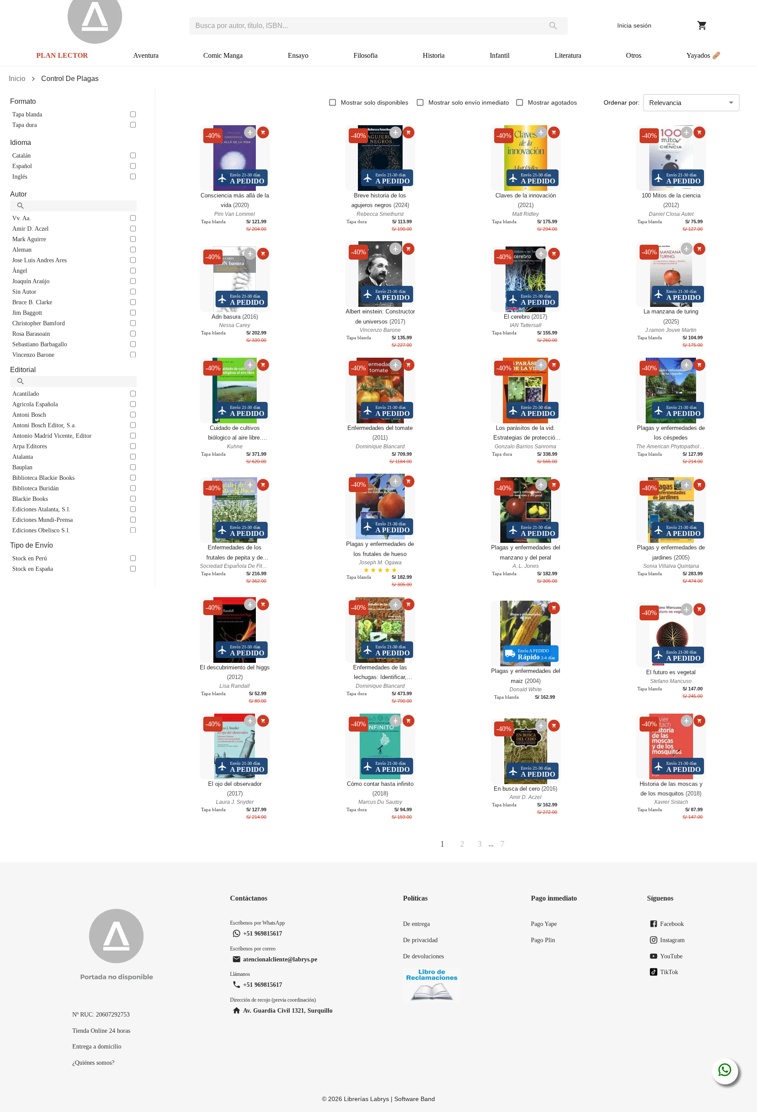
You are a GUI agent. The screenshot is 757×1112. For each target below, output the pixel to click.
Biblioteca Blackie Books (43, 477)
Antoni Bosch (29, 414)
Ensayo (298, 55)
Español (22, 165)
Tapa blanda (27, 114)
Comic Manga (223, 55)
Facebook (672, 923)
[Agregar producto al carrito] (263, 132)
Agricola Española (35, 404)
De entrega (416, 923)
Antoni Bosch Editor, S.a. (44, 425)
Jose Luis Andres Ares (39, 260)
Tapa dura (24, 124)
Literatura (568, 55)
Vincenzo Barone (33, 354)
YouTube (671, 956)
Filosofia (366, 55)
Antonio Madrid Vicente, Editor (52, 435)
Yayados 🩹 (703, 55)
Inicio (17, 78)
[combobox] (364, 26)
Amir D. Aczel (30, 228)
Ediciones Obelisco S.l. (41, 530)
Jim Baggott (27, 312)
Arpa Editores (29, 446)
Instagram (672, 939)
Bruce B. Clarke (32, 302)
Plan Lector (62, 55)
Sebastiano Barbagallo (39, 344)
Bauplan (22, 467)
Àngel (19, 270)
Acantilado (25, 393)
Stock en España (32, 568)
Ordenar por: (622, 102)
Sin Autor (24, 291)
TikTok (669, 971)
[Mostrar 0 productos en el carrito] (702, 25)
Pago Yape (544, 923)
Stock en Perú (29, 558)
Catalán (21, 155)
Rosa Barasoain (31, 333)
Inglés (19, 176)
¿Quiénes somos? (93, 1062)
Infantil (499, 55)
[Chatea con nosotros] (724, 1071)
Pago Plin (543, 939)
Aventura (146, 55)
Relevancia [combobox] (665, 102)
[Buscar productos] (553, 26)
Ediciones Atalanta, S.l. (41, 509)
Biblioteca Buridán (35, 488)
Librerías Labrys (366, 1098)
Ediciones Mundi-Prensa (42, 519)
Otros (633, 55)
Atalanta (22, 456)
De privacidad (420, 939)
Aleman (22, 249)
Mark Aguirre (29, 239)
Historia (434, 55)
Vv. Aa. (21, 218)
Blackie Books (30, 498)
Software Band (414, 1098)
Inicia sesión (634, 25)
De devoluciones (423, 956)
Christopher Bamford (38, 323)
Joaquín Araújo (31, 281)
